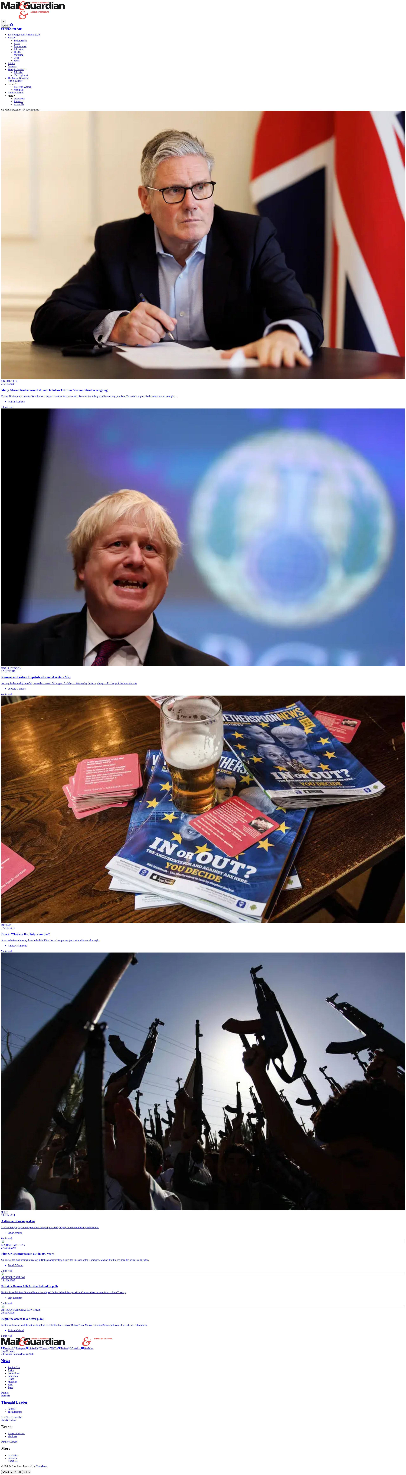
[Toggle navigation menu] (3, 21)
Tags (3, 1351)
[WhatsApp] (17, 29)
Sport (10, 1387)
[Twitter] (15, 29)
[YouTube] (20, 29)
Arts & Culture (8, 1420)
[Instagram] (5, 29)
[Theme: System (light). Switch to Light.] (5, 26)
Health (11, 1378)
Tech (10, 1384)
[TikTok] (12, 29)
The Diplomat (15, 1411)
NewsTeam (41, 1466)
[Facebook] (2, 29)
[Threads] (10, 29)
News (5, 1361)
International (14, 1373)
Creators (10, 1351)
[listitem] (7, 1348)
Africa (11, 1370)
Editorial (12, 1409)
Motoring (12, 1381)
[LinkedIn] (7, 29)
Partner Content (9, 1441)
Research (12, 1458)
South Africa (14, 1367)
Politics (5, 1392)
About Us (12, 1460)
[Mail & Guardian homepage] (203, 10)
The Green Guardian (11, 1417)
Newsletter (13, 1455)
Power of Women (16, 1433)
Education (13, 1376)
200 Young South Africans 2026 (17, 1354)
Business (5, 1395)
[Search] (11, 25)
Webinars (12, 1436)
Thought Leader (14, 1402)
